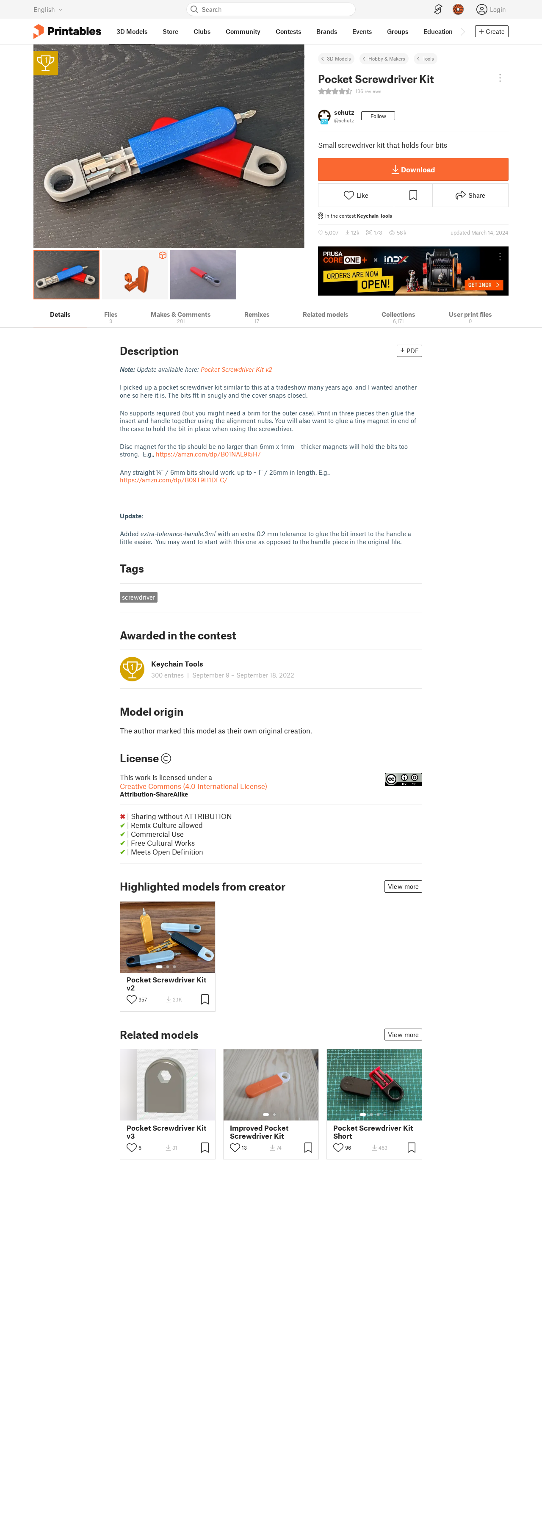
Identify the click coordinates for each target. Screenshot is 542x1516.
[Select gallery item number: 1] (159, 966)
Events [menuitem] (362, 31)
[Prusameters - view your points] (458, 9)
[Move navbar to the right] (462, 31)
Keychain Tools (374, 216)
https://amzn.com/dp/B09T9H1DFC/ (173, 480)
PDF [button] (412, 350)
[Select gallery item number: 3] (174, 966)
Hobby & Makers (386, 58)
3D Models (339, 58)
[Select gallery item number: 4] (385, 1114)
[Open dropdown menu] (500, 78)
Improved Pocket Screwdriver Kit (259, 1132)
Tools (428, 58)
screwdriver (138, 597)
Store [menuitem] (170, 31)
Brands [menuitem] (326, 31)
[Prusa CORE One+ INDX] (413, 271)
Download (418, 169)
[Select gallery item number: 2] (167, 966)
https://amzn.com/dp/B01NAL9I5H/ (208, 454)
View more (403, 886)
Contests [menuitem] (288, 31)
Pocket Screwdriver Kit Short (373, 1132)
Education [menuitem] (438, 31)
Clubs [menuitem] (202, 31)
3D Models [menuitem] (131, 31)
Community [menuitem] (243, 31)
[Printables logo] (67, 31)
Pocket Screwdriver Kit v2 (166, 984)
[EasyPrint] (438, 9)
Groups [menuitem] (397, 31)
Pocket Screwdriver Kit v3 (166, 1132)
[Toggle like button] (132, 999)
